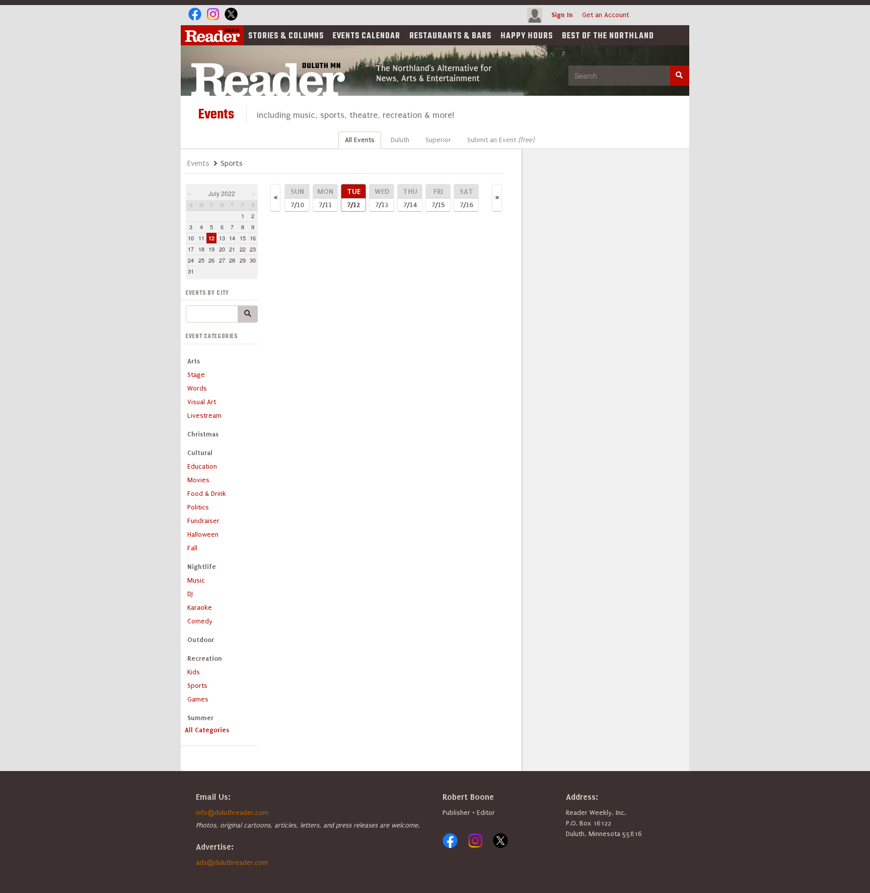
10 (191, 238)
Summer (200, 718)
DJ (190, 594)
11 (201, 238)
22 (243, 249)
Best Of (608, 36)
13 (222, 238)
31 (191, 271)
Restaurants (450, 36)
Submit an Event (500, 140)
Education (202, 466)
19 (211, 249)
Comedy (199, 621)
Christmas (203, 434)
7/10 (297, 198)
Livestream (204, 415)
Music (196, 580)
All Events (360, 140)
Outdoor (200, 640)
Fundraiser (203, 521)
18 (201, 249)
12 (211, 238)
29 (243, 260)
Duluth (400, 140)
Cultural (199, 453)
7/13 (382, 198)
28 (232, 260)
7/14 (410, 198)
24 (191, 260)
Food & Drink (206, 493)
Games (197, 699)
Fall (192, 548)
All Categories (207, 730)
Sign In (562, 15)
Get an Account (605, 15)
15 (243, 238)
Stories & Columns (286, 36)
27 (222, 260)
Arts (193, 361)
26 (211, 260)
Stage (196, 374)
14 (232, 238)
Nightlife (201, 566)
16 (253, 238)
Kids (193, 672)
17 (191, 249)
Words (197, 388)
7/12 (353, 198)
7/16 (466, 198)
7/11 (325, 198)
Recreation (204, 658)
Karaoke (199, 607)
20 (222, 249)
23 (253, 249)
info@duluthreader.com (232, 812)
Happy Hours (526, 36)
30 (253, 260)
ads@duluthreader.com (232, 862)
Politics (198, 507)
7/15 (438, 198)
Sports (197, 685)
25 (201, 260)
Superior (438, 140)
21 (232, 249)
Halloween (203, 534)
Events (366, 36)
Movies (198, 480)
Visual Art (201, 402)
